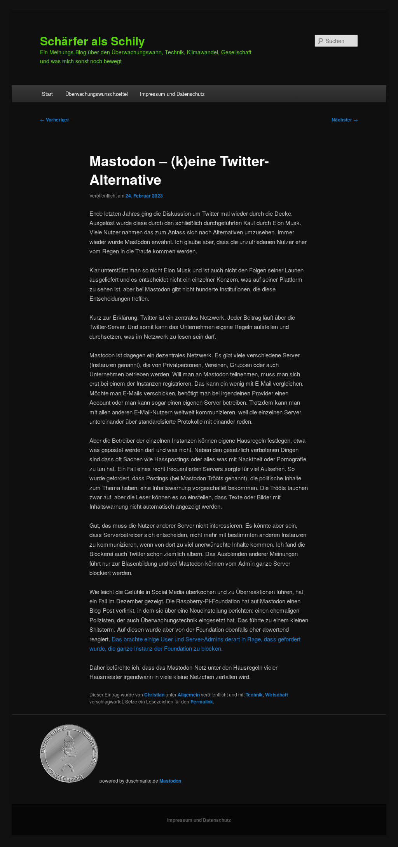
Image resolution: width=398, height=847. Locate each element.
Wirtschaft (276, 694)
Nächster (345, 119)
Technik (254, 694)
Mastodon (170, 780)
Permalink (201, 701)
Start (47, 93)
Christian (154, 694)
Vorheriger (54, 119)
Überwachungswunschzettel (96, 93)
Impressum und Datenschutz (172, 93)
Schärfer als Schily (92, 40)
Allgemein (189, 694)
